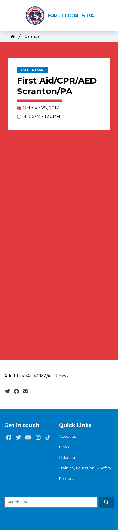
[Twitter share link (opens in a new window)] (7, 391)
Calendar (33, 36)
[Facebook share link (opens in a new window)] (16, 391)
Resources (68, 478)
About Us (67, 436)
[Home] (13, 36)
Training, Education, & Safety (85, 468)
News (64, 447)
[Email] (25, 391)
